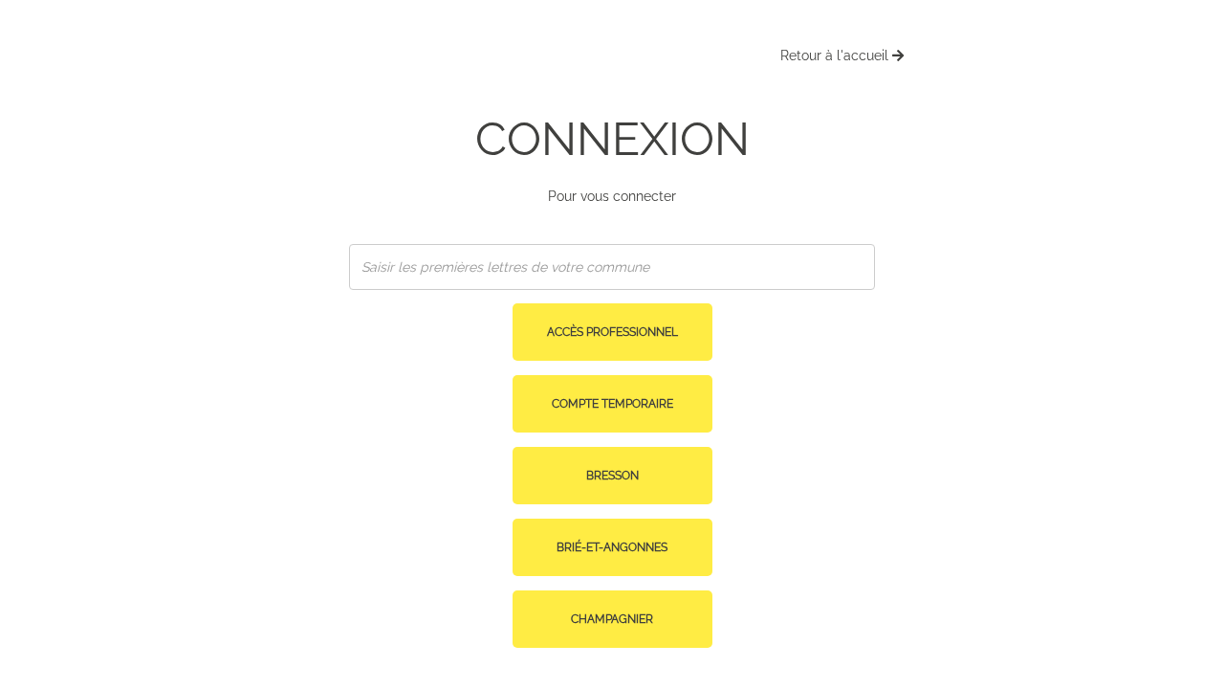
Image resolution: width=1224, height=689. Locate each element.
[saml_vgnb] (612, 348)
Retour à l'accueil (836, 55)
